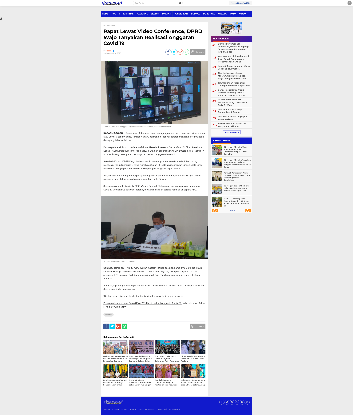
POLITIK (116, 14)
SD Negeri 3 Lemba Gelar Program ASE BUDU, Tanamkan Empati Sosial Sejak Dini (235, 150)
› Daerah (112, 25)
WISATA (222, 14)
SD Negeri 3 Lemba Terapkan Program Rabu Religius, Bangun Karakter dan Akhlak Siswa (237, 163)
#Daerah (108, 315)
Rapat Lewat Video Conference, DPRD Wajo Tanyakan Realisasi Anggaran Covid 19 (152, 37)
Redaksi (107, 409)
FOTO (233, 14)
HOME (105, 14)
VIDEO (242, 14)
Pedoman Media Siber (145, 409)
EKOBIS (155, 14)
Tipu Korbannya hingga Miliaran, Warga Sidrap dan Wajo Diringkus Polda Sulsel (232, 76)
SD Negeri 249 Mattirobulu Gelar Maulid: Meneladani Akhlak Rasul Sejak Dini (236, 188)
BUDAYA (195, 14)
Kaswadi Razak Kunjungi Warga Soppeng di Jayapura (234, 67)
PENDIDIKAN (181, 14)
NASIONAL (142, 14)
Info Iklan (124, 409)
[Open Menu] (349, 3)
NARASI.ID (176, 409)
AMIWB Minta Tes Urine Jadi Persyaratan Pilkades (232, 125)
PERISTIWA (209, 14)
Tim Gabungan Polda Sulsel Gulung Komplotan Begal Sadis (234, 84)
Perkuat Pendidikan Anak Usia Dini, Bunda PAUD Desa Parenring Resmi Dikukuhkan (237, 176)
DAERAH (166, 14)
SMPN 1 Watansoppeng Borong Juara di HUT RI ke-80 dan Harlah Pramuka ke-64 (236, 202)
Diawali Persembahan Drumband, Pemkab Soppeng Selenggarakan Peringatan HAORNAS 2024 (233, 48)
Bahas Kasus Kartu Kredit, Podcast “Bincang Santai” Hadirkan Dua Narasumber (231, 93)
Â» (248, 210)
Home (106, 25)
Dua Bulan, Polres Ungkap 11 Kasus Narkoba (232, 118)
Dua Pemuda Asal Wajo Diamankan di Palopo (230, 111)
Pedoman (115, 409)
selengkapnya (232, 132)
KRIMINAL (128, 14)
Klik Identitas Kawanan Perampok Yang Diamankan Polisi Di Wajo (232, 102)
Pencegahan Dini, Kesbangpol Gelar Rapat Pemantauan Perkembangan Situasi (233, 59)
